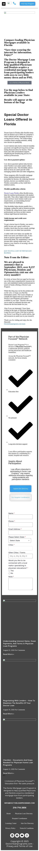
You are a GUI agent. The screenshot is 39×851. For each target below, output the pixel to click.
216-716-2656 (19, 807)
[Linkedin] (12, 835)
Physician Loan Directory (24, 813)
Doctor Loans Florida (11, 193)
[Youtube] (22, 835)
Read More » (8, 654)
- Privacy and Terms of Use (19, 845)
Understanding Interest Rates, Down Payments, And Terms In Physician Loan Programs (19, 643)
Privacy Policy (10, 828)
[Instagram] (27, 835)
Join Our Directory (27, 823)
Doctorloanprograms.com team (14, 324)
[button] (4, 4)
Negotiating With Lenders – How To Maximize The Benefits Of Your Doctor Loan (19, 703)
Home (8, 813)
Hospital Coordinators (19, 818)
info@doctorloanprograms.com (19, 803)
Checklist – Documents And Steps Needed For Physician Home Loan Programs (18, 762)
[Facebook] (17, 835)
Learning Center (10, 823)
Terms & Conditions (27, 828)
